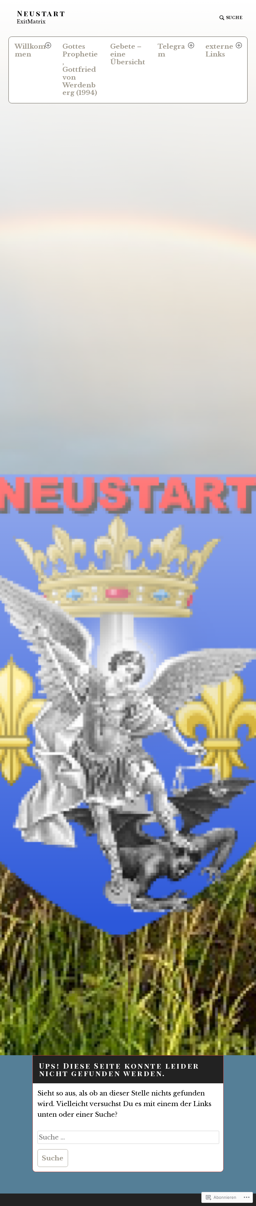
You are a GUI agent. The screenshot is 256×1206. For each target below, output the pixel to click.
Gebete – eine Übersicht (127, 54)
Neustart (41, 13)
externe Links (219, 50)
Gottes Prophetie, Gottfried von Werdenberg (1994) (80, 69)
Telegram (171, 50)
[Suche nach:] (128, 1137)
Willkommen (30, 50)
